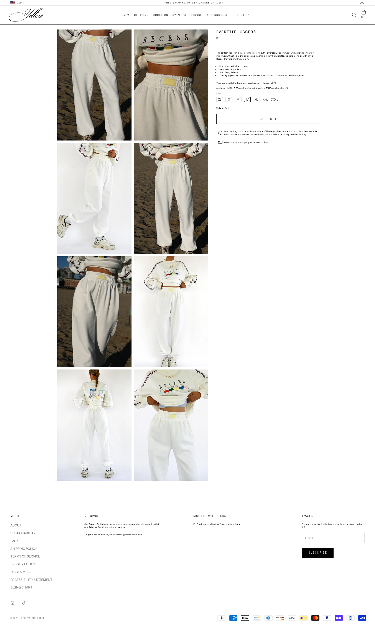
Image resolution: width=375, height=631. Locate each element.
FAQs (14, 540)
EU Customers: (216, 524)
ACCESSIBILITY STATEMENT (31, 579)
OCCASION (160, 15)
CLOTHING (141, 15)
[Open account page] (362, 2)
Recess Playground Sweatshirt (232, 58)
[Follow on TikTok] (24, 603)
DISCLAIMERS (20, 571)
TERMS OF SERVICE (25, 556)
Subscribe (317, 552)
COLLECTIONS (242, 15)
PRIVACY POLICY (22, 564)
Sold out (268, 119)
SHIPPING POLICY (23, 548)
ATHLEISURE (193, 15)
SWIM (176, 15)
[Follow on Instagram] (12, 603)
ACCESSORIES (217, 15)
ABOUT (15, 525)
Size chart (223, 107)
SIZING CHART (21, 587)
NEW (126, 15)
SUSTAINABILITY (22, 533)
